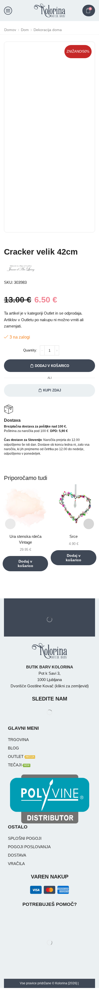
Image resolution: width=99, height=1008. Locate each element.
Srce (73, 536)
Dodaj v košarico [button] (25, 563)
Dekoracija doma (48, 30)
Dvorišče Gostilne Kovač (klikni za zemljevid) (50, 686)
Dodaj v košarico (52, 366)
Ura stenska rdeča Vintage (25, 539)
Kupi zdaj (52, 390)
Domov (10, 30)
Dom (25, 30)
